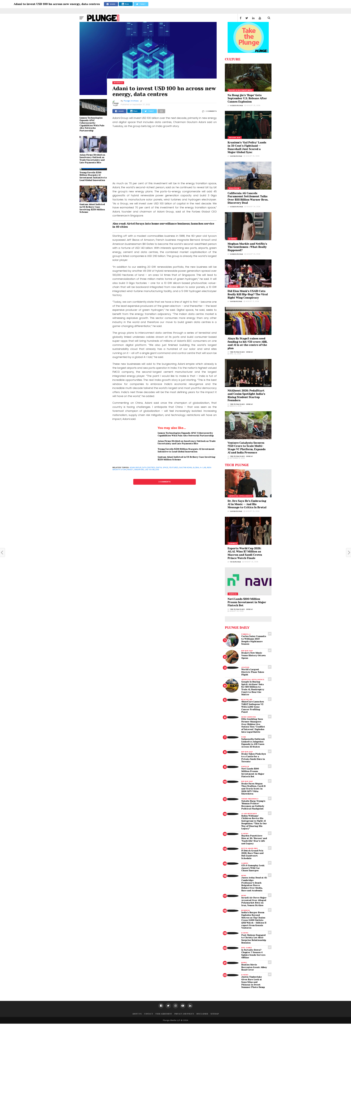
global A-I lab (199, 467)
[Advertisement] (164, 155)
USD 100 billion (152, 470)
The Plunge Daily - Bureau (241, 352)
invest (130, 470)
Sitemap (214, 1014)
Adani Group (135, 467)
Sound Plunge (236, 156)
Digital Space (162, 467)
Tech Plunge (235, 562)
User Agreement (163, 1014)
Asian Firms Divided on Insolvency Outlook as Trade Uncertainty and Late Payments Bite (92, 159)
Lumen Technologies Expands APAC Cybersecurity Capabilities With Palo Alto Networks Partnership (92, 124)
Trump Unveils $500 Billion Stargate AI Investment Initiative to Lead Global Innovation (93, 176)
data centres (148, 467)
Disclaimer (202, 1014)
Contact (148, 1014)
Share (127, 4)
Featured (173, 467)
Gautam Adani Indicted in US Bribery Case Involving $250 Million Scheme (92, 208)
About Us (137, 1014)
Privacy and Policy (184, 1014)
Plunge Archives (131, 101)
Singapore (139, 470)
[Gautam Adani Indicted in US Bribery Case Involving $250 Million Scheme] (93, 201)
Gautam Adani (185, 467)
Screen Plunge (236, 106)
